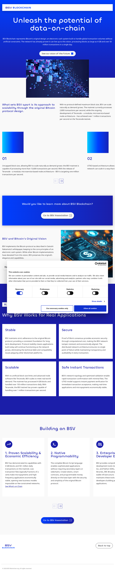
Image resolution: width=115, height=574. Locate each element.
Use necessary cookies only (57, 308)
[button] (56, 181)
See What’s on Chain (13, 486)
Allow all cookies (90, 308)
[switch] (45, 293)
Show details (97, 301)
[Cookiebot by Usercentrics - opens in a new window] (96, 264)
